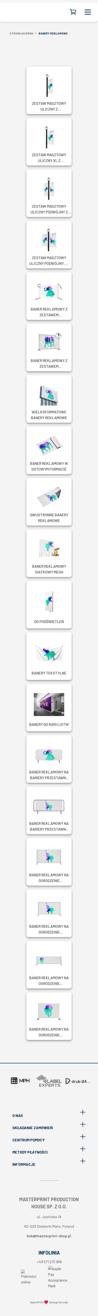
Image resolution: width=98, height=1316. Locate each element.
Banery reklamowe (53, 33)
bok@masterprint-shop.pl (49, 1235)
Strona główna (22, 33)
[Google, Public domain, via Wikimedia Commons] (29, 1277)
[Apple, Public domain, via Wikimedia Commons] (57, 1277)
